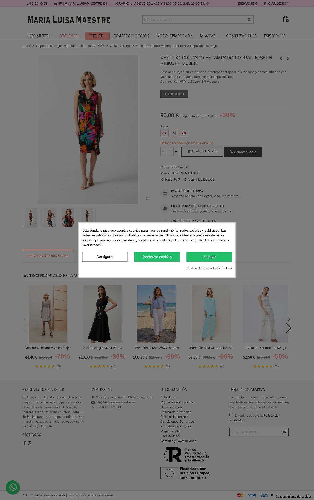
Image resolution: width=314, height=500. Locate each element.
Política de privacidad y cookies (209, 268)
